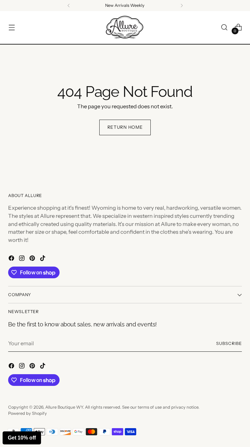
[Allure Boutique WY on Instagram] (22, 259)
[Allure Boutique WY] (125, 27)
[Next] (181, 5)
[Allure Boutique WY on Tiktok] (43, 259)
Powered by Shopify (27, 413)
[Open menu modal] (11, 27)
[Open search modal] (224, 27)
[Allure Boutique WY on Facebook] (12, 259)
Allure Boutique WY (64, 407)
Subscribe (229, 343)
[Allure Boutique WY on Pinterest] (33, 259)
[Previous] (69, 5)
